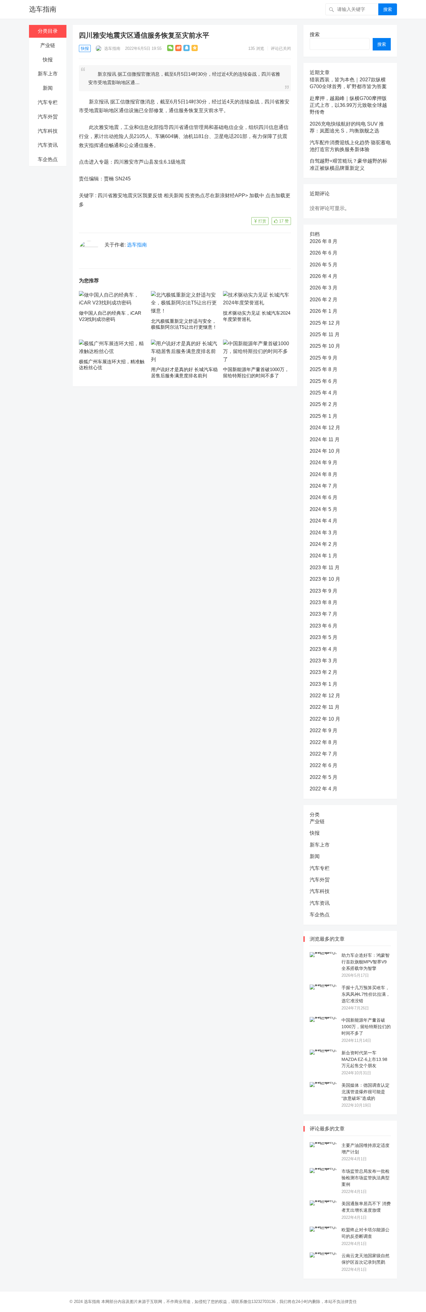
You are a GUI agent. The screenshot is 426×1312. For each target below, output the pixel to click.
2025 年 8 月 (323, 369)
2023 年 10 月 (325, 579)
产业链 (47, 45)
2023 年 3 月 (323, 660)
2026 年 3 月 (323, 287)
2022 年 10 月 (325, 719)
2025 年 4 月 (323, 392)
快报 (48, 59)
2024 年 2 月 (323, 544)
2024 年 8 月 (323, 474)
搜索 (387, 9)
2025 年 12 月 (325, 323)
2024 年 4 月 (323, 520)
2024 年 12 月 (325, 427)
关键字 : (88, 195)
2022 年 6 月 (323, 765)
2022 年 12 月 (325, 695)
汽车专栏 (48, 102)
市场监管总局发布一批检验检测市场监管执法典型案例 (365, 1178)
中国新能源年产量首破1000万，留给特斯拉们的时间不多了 (366, 1027)
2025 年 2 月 (323, 404)
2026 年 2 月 (323, 299)
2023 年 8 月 (323, 602)
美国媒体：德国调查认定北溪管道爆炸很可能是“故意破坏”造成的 (365, 1092)
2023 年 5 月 (323, 637)
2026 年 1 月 (323, 311)
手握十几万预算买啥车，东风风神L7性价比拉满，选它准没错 (365, 994)
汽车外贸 (48, 116)
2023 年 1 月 (323, 684)
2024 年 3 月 (323, 532)
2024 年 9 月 (323, 462)
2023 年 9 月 (323, 591)
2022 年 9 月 (323, 730)
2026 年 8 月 (323, 241)
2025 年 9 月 (323, 357)
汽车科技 (48, 131)
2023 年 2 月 (323, 672)
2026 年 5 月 (323, 264)
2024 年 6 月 (323, 497)
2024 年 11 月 (325, 439)
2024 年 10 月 (325, 451)
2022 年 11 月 (325, 707)
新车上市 (48, 73)
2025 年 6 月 (323, 381)
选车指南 (42, 9)
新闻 (48, 88)
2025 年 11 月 (325, 334)
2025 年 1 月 (323, 416)
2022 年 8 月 (323, 742)
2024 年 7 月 (323, 486)
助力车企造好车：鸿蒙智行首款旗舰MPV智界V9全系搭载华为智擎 (365, 962)
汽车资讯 (48, 145)
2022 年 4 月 (323, 788)
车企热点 (48, 159)
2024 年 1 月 (323, 555)
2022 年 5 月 (323, 777)
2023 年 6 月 (323, 625)
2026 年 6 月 (323, 252)
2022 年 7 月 (323, 753)
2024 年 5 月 (323, 509)
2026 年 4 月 (323, 276)
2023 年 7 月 (323, 614)
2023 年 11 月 (325, 567)
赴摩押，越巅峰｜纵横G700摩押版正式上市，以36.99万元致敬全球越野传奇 (348, 105)
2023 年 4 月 (323, 649)
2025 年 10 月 (325, 346)
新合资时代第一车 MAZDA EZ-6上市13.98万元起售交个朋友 (364, 1059)
